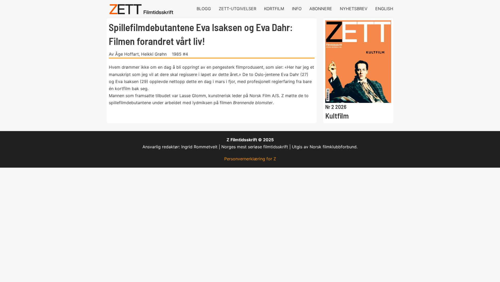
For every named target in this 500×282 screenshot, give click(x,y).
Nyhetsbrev (353, 8)
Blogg (204, 8)
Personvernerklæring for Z (250, 158)
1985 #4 (180, 54)
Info (297, 8)
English (384, 8)
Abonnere (320, 8)
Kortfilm (274, 8)
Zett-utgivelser (237, 8)
